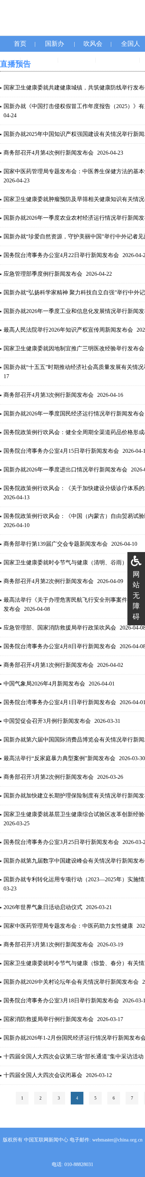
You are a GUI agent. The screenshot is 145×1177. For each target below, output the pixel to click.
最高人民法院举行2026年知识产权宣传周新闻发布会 (68, 330)
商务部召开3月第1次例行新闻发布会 (49, 944)
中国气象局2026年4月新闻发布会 (44, 684)
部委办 (39, 59)
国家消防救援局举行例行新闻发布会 (49, 1019)
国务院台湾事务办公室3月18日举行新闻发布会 (61, 1000)
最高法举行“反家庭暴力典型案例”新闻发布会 (59, 758)
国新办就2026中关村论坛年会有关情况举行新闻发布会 (71, 982)
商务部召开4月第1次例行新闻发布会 (49, 665)
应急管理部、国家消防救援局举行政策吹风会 (60, 628)
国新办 (54, 43)
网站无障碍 (136, 595)
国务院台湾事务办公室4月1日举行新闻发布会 (60, 702)
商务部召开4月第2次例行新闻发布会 (49, 581)
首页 (20, 43)
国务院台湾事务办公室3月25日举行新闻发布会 (61, 842)
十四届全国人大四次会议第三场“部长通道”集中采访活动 (74, 1056)
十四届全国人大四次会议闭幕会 (43, 1075)
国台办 (77, 59)
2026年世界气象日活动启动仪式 (43, 907)
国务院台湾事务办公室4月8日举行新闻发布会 (60, 646)
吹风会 (92, 43)
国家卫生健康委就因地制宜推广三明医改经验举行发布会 (74, 348)
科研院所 (118, 59)
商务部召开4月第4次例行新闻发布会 (49, 153)
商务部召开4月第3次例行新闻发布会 (49, 395)
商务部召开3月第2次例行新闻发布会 (49, 777)
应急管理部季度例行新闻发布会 (43, 274)
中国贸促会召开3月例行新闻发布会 (47, 721)
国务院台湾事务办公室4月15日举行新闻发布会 (61, 451)
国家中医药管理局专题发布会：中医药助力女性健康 (68, 926)
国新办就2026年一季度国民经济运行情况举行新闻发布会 (74, 414)
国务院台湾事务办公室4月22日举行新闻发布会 (61, 255)
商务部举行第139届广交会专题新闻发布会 (56, 544)
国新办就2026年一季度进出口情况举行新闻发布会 (65, 469)
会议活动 (72, 75)
